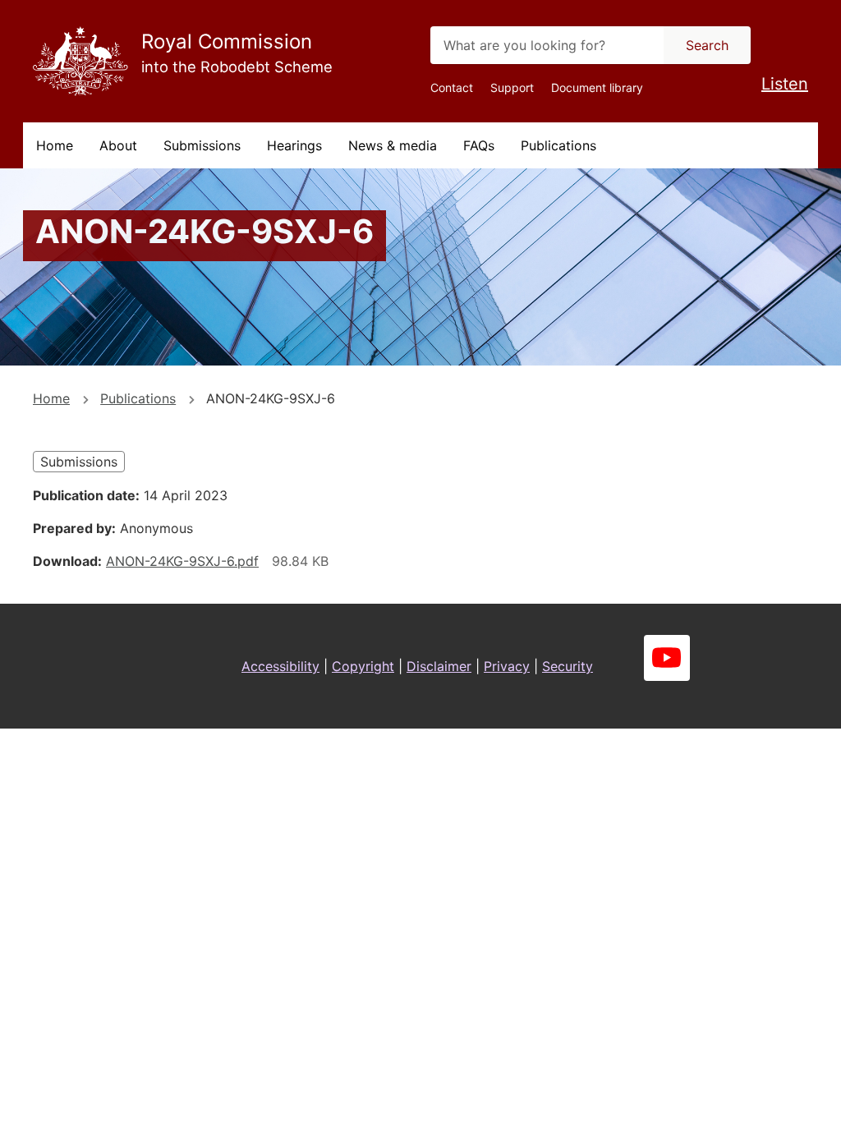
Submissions (202, 145)
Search (707, 45)
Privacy (507, 666)
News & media (392, 145)
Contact (451, 87)
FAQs (478, 145)
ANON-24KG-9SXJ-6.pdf (182, 561)
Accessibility (280, 666)
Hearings (294, 145)
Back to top (766, 1098)
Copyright (363, 666)
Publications (558, 145)
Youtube (667, 658)
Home (54, 145)
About (118, 145)
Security (567, 666)
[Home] (80, 61)
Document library (597, 87)
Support (512, 87)
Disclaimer (439, 666)
